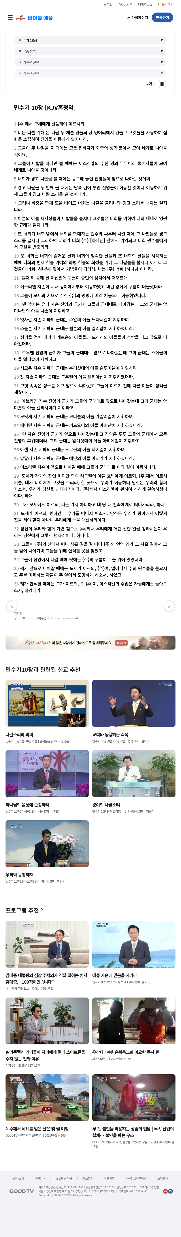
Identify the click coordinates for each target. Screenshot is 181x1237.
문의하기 (167, 4)
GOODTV (125, 4)
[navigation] (10, 17)
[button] (91, 40)
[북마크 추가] (162, 84)
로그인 (108, 4)
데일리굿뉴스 (146, 4)
